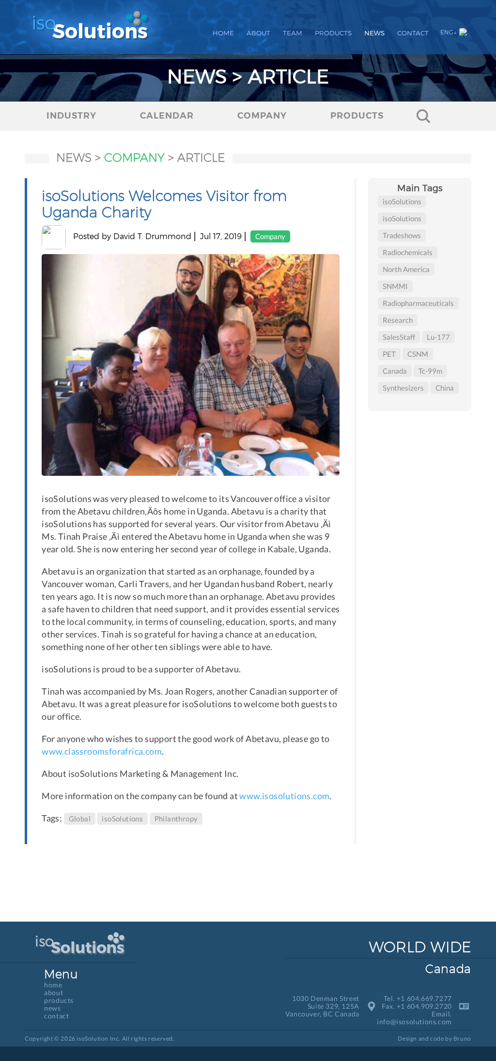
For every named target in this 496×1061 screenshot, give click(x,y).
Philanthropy (176, 818)
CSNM (417, 353)
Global (80, 818)
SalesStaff (399, 337)
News (374, 33)
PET (389, 353)
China (444, 387)
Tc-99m (430, 370)
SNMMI (395, 286)
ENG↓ (448, 32)
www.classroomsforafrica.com (102, 751)
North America (406, 269)
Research (398, 320)
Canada (395, 370)
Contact (413, 33)
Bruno (462, 1038)
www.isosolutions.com (284, 795)
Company (270, 236)
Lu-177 (438, 337)
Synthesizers (403, 387)
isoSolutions (122, 818)
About (258, 33)
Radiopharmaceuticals (418, 303)
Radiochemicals (408, 252)
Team (292, 33)
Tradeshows (402, 235)
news (74, 158)
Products (333, 33)
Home (223, 33)
